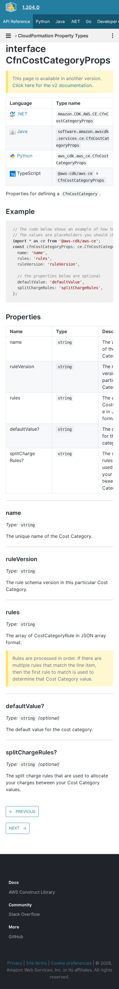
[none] (3, 48)
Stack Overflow (24, 914)
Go (89, 21)
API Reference (16, 21)
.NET (75, 21)
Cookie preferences (71, 963)
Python (43, 21)
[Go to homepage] (19, 869)
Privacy (14, 963)
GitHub (16, 936)
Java (60, 21)
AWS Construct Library (32, 892)
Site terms (36, 963)
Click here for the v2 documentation (52, 85)
